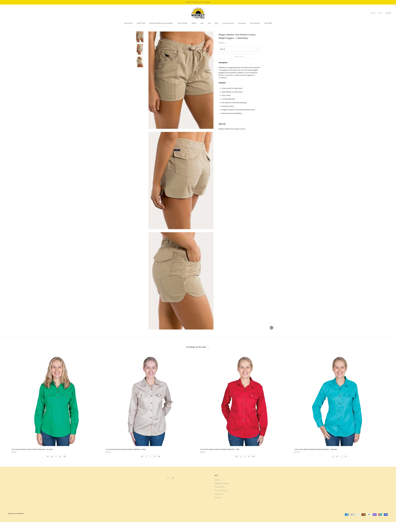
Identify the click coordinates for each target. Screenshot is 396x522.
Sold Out (239, 56)
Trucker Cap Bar (182, 23)
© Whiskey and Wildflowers (16, 513)
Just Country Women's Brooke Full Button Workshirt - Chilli (219, 449)
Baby (216, 23)
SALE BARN (268, 23)
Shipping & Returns (222, 483)
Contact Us (219, 494)
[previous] (6, 405)
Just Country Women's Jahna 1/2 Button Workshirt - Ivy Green (32, 449)
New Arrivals (128, 23)
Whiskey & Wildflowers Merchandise (161, 23)
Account (373, 13)
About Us (218, 497)
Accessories (242, 23)
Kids (209, 23)
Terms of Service (221, 490)
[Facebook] (168, 478)
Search (380, 13)
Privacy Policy (220, 487)
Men (202, 23)
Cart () (388, 13)
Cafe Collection (255, 23)
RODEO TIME (141, 23)
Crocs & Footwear (228, 23)
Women (194, 23)
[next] (389, 405)
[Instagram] (173, 478)
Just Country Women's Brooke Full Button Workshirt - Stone (126, 449)
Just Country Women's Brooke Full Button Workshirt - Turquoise (315, 449)
